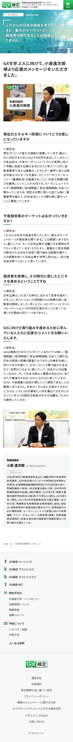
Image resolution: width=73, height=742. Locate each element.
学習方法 (14, 634)
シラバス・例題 (18, 629)
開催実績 (14, 609)
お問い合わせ (36, 721)
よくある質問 (17, 643)
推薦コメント (16, 615)
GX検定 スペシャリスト (23, 577)
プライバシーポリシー (36, 696)
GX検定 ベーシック (20, 561)
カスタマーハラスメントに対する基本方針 (36, 708)
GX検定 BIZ (16, 584)
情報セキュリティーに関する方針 (36, 702)
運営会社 (36, 678)
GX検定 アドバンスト (21, 569)
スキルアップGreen (36, 715)
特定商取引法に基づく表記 (36, 690)
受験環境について (19, 604)
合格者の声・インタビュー (24, 599)
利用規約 (36, 684)
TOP (5, 544)
